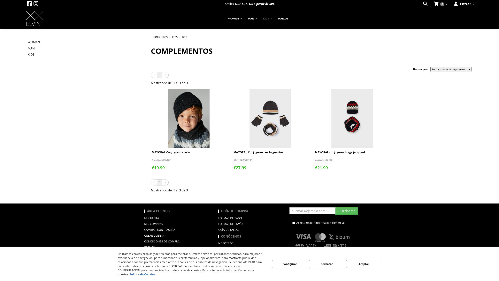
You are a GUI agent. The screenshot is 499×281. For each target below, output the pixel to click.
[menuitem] (425, 4)
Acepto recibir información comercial (320, 223)
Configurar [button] (289, 264)
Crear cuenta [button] (154, 235)
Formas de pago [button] (230, 218)
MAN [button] (31, 48)
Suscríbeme (346, 211)
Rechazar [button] (327, 264)
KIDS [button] (31, 54)
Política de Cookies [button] (142, 274)
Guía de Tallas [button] (228, 230)
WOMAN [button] (34, 42)
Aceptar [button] (363, 264)
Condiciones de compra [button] (162, 241)
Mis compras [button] (153, 224)
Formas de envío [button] (230, 224)
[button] (29, 4)
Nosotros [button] (225, 243)
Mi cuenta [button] (151, 218)
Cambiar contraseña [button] (159, 230)
